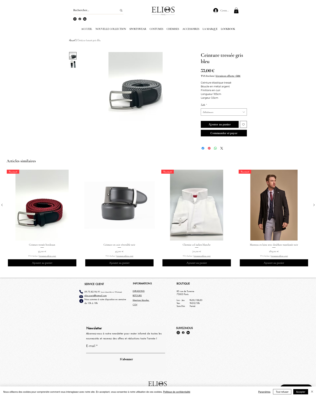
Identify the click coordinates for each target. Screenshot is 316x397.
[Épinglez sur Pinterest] (209, 148)
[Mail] (81, 296)
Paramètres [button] (264, 391)
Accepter (300, 391)
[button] (236, 10)
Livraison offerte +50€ (228, 76)
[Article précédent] (2, 205)
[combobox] (224, 112)
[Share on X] (222, 148)
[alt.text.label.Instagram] (75, 19)
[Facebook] (79, 19)
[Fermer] (312, 391)
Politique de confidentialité (176, 391)
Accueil (72, 40)
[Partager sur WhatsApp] (215, 148)
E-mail (90, 345)
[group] (158, 219)
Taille (204, 104)
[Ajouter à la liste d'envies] (243, 124)
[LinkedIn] (84, 19)
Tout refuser (282, 391)
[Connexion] (214, 10)
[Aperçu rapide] (119, 205)
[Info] (81, 301)
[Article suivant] (314, 205)
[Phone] (81, 292)
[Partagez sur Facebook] (203, 148)
